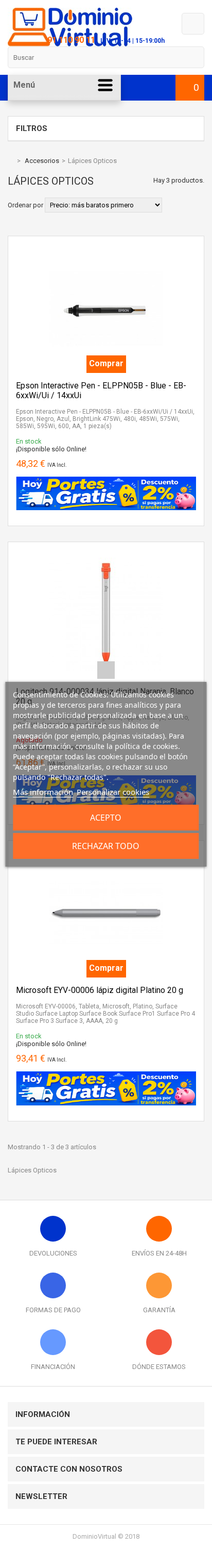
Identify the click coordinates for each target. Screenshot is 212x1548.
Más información (43, 792)
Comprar (106, 363)
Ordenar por (25, 205)
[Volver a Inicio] (10, 161)
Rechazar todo (105, 846)
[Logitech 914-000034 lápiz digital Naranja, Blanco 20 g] (106, 554)
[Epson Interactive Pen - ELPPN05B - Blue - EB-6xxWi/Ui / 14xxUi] (106, 248)
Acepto (105, 817)
